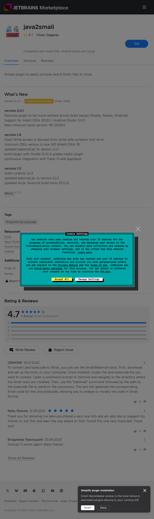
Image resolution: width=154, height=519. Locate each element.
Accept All (62, 279)
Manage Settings (88, 279)
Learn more (85, 252)
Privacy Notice (68, 265)
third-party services (48, 268)
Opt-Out (105, 271)
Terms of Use (98, 265)
